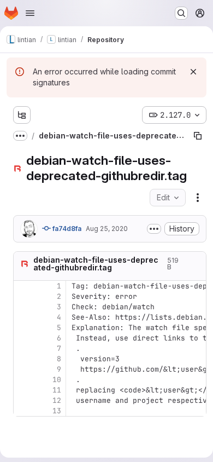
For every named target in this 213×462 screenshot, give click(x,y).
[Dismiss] (193, 71)
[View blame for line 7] (23, 348)
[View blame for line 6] (23, 338)
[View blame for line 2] (23, 296)
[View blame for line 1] (23, 286)
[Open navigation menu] (30, 13)
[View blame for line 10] (23, 379)
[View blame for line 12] (23, 400)
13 (56, 410)
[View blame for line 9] (23, 369)
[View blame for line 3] (23, 307)
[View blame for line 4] (23, 317)
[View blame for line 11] (23, 390)
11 (56, 390)
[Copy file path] (197, 136)
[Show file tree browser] (22, 115)
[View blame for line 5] (23, 327)
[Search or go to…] (181, 13)
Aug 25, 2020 (107, 228)
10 (56, 379)
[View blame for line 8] (23, 359)
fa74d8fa (66, 228)
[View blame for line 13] (23, 411)
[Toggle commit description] (154, 229)
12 (56, 400)
